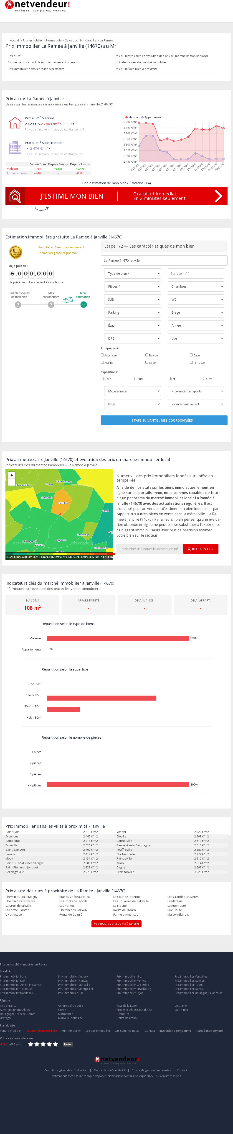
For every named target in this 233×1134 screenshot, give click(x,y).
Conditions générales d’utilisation (67, 1070)
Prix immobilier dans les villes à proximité (36, 69)
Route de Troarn (124, 910)
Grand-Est (122, 1014)
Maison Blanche (178, 914)
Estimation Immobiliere (42, 1031)
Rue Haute (174, 910)
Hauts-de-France (127, 1018)
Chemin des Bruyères (20, 901)
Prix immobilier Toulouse (16, 989)
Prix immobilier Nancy (189, 989)
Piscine (108, 363)
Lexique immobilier (98, 1031)
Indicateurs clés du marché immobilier (141, 62)
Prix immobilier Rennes (131, 981)
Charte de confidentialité (111, 1070)
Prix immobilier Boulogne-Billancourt (198, 993)
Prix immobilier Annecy (73, 976)
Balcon (153, 355)
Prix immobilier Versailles (191, 976)
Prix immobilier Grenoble (132, 985)
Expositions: (109, 372)
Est (173, 379)
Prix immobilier (33, 40)
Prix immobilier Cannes (190, 981)
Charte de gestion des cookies (153, 1070)
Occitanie (181, 1006)
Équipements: (110, 348)
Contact (150, 1031)
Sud (140, 379)
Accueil (15, 40)
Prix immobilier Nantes (73, 981)
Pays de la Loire (126, 1006)
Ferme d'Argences (125, 914)
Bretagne (6, 1018)
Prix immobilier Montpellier (75, 989)
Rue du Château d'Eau (74, 897)
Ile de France (8, 1006)
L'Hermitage (13, 914)
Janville (91, 40)
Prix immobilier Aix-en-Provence (20, 985)
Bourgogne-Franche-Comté (17, 1014)
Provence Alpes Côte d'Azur (134, 1010)
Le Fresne (120, 906)
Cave (196, 355)
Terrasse (199, 363)
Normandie (54, 40)
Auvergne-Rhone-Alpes (15, 1010)
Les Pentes (67, 906)
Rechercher (202, 549)
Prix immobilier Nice (129, 976)
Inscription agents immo (175, 1031)
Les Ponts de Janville (73, 901)
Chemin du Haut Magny (21, 897)
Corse (62, 1010)
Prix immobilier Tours (189, 985)
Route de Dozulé (70, 914)
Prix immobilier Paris (13, 976)
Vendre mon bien (11, 1031)
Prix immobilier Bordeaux (16, 993)
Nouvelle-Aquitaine (70, 1018)
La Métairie (175, 901)
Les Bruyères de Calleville (131, 901)
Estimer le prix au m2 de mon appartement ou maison (44, 62)
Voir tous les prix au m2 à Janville (116, 924)
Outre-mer (181, 1010)
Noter (68, 1044)
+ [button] (11, 475)
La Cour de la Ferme (127, 897)
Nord (107, 379)
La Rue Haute (176, 906)
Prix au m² (14, 56)
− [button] (11, 482)
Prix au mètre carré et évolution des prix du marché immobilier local (161, 56)
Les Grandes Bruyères (183, 897)
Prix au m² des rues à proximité (136, 69)
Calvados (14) (74, 40)
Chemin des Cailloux (73, 910)
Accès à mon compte (209, 1031)
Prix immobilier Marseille (74, 985)
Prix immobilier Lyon (13, 981)
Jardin (152, 363)
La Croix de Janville (18, 906)
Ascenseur (111, 355)
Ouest (208, 379)
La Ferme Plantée (17, 910)
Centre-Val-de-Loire (71, 1006)
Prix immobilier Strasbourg (133, 989)
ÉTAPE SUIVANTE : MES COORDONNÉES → (164, 420)
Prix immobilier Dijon (130, 993)
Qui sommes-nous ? (127, 1031)
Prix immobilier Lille (71, 993)
